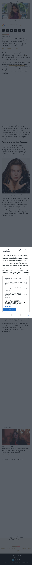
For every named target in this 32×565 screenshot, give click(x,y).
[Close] (28, 250)
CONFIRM (10, 309)
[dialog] (16, 282)
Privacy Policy (25, 315)
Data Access (16, 315)
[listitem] (16, 279)
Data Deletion (6, 315)
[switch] (25, 283)
